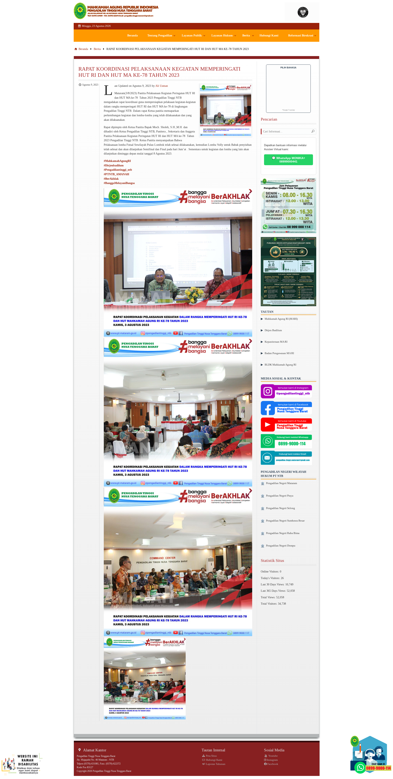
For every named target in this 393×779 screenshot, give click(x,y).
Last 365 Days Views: (274, 590)
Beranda (132, 35)
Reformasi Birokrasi (300, 35)
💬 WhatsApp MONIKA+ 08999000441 (288, 159)
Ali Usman (161, 85)
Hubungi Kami (269, 35)
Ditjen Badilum (273, 330)
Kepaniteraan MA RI (276, 341)
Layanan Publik (192, 35)
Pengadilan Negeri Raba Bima (282, 533)
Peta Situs (211, 755)
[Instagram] (286, 391)
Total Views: (268, 597)
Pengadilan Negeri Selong (280, 508)
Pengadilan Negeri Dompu (280, 545)
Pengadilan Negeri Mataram (281, 483)
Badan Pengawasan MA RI (279, 353)
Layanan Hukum (222, 35)
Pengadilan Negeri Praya (279, 495)
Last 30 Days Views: (273, 584)
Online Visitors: (270, 571)
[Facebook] (286, 408)
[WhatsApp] (286, 441)
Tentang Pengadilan (159, 35)
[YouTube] (286, 425)
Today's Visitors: (271, 578)
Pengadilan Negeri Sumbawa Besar (285, 520)
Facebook (272, 763)
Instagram (272, 759)
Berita (246, 35)
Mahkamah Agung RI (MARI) (281, 318)
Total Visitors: (269, 603)
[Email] (286, 458)
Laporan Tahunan (215, 763)
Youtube (273, 755)
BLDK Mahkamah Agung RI (280, 364)
